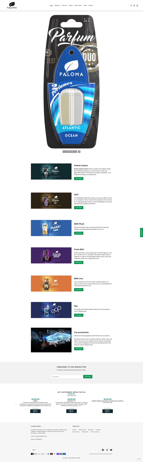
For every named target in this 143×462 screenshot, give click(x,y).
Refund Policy (85, 431)
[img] (71, 394)
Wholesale (90, 429)
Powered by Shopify (108, 453)
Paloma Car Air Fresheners (98, 453)
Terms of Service (95, 431)
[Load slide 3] (69, 151)
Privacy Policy (76, 431)
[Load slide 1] (67, 151)
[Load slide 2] (68, 151)
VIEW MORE (79, 178)
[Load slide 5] (72, 151)
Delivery (75, 429)
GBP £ (34, 450)
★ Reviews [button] (141, 232)
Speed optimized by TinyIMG (74, 457)
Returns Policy (82, 429)
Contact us (98, 429)
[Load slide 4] (71, 151)
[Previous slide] (64, 151)
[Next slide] (75, 151)
